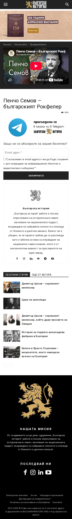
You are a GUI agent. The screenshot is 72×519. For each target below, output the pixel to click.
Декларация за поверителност (35, 498)
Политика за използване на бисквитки (30, 502)
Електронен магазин (17, 495)
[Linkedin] (32, 259)
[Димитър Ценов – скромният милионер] (11, 287)
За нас (33, 495)
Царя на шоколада (34, 299)
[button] (67, 4)
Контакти (57, 502)
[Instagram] (25, 259)
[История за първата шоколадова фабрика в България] (11, 336)
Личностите (21, 44)
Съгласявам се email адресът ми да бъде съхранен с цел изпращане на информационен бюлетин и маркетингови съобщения (35, 164)
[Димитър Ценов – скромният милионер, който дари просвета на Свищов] (11, 319)
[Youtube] (53, 259)
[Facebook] (18, 259)
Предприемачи (38, 44)
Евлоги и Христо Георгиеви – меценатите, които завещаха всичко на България (40, 352)
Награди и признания (51, 495)
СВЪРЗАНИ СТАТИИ (16, 274)
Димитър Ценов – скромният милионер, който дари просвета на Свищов (44, 319)
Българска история (36, 208)
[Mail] (39, 259)
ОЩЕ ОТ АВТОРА (41, 274)
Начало (7, 44)
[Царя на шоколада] (11, 303)
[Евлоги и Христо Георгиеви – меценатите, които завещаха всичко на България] (11, 352)
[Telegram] (46, 259)
